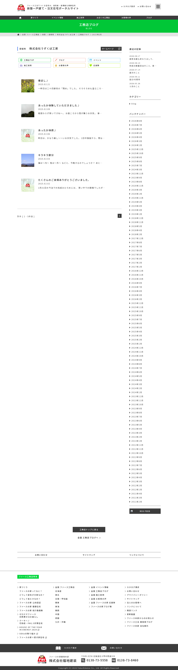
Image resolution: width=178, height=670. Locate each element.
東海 (57, 606)
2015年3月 (136, 335)
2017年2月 (136, 262)
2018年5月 (136, 226)
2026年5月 (136, 133)
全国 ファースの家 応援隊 (103, 602)
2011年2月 (136, 501)
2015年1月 (136, 343)
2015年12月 (137, 303)
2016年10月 (137, 279)
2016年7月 (136, 287)
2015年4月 (136, 331)
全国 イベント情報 (100, 587)
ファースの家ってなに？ (30, 591)
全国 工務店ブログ (100, 591)
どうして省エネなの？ (29, 598)
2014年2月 (136, 388)
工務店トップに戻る (89, 529)
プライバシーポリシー (137, 595)
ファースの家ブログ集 (101, 606)
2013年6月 (136, 420)
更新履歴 (131, 614)
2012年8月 (136, 461)
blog (133, 103)
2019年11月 (137, 198)
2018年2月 (136, 234)
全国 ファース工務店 (30, 34)
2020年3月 (136, 189)
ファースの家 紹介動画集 (31, 610)
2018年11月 (137, 222)
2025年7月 (136, 165)
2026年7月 (136, 125)
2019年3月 (136, 210)
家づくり (34, 17)
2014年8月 (136, 364)
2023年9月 (136, 177)
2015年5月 (136, 327)
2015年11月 (137, 307)
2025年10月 (137, 153)
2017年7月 (136, 246)
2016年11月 (137, 275)
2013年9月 (136, 408)
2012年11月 (137, 449)
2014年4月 (136, 380)
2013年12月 (137, 396)
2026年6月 (136, 129)
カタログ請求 (129, 6)
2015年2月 (136, 339)
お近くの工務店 (103, 17)
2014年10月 (137, 356)
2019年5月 (136, 202)
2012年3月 (136, 481)
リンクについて (136, 555)
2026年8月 (136, 121)
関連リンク (132, 610)
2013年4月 (136, 428)
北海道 (58, 591)
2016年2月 (136, 299)
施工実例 (80, 17)
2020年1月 (136, 193)
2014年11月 (137, 351)
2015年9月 (136, 315)
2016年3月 (136, 295)
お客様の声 (126, 17)
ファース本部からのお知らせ (140, 618)
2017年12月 (137, 238)
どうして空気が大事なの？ (32, 595)
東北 (57, 595)
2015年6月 (136, 323)
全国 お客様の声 (98, 598)
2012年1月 (136, 489)
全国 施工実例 (97, 595)
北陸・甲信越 (61, 598)
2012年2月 (136, 485)
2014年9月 (136, 360)
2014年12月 (137, 347)
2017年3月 (136, 258)
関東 (57, 602)
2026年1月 (136, 145)
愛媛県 (51, 34)
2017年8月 (136, 242)
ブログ (149, 17)
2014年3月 (136, 384)
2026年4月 (136, 137)
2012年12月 (137, 445)
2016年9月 (136, 283)
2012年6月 (136, 469)
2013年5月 (136, 424)
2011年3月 (136, 497)
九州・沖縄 (60, 622)
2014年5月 (136, 376)
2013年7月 (136, 416)
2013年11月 (137, 400)
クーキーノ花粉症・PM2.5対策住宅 (31, 622)
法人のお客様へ (134, 602)
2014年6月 (136, 372)
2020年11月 (137, 185)
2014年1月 (136, 392)
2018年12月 (137, 218)
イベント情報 (57, 17)
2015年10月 (137, 311)
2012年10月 (137, 453)
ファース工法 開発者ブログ (140, 622)
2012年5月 (136, 473)
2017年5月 (136, 254)
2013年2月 (136, 437)
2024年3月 (136, 169)
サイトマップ (89, 555)
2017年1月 (136, 266)
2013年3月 (136, 433)
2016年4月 (136, 291)
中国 (57, 614)
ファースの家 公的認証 (30, 602)
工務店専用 (28, 576)
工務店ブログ (89, 24)
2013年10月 (137, 404)
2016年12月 (137, 270)
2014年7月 (136, 368)
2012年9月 (136, 457)
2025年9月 (136, 157)
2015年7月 (136, 319)
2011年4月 (136, 493)
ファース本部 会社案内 (137, 626)
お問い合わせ (146, 6)
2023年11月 (137, 173)
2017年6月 (136, 250)
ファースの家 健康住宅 (30, 606)
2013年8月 (136, 412)
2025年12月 (137, 149)
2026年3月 (136, 141)
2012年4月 (136, 477)
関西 (57, 610)
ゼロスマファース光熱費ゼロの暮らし (28, 615)
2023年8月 (136, 181)
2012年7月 (136, 465)
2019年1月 (136, 214)
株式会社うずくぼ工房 (66, 34)
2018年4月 (136, 230)
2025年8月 (136, 161)
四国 (44, 34)
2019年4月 (136, 206)
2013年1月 (136, 441)
